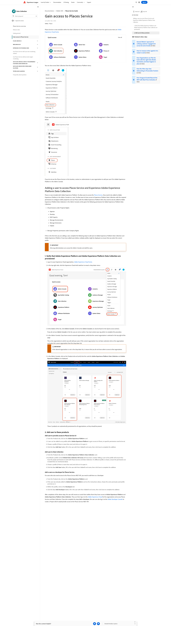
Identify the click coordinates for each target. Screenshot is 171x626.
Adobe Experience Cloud (95, 497)
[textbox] (25, 16)
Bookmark (137, 11)
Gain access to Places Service (20, 37)
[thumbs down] (98, 623)
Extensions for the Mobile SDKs (21, 48)
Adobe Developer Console (115, 499)
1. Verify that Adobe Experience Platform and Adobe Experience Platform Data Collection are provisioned (145, 27)
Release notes (16, 30)
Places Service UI (17, 41)
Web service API (17, 44)
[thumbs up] (94, 623)
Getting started (16, 33)
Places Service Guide (71, 11)
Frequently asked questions (19, 75)
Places (50, 23)
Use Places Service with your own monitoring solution (24, 52)
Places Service (98, 195)
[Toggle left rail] (38, 7)
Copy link (145, 11)
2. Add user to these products (141, 33)
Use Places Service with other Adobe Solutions (22, 67)
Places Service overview (19, 26)
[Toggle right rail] (133, 7)
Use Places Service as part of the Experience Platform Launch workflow (24, 62)
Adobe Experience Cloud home (83, 262)
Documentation (49, 11)
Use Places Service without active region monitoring (23, 58)
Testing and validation (19, 71)
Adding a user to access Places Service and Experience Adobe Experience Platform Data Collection (144, 20)
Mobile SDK (59, 11)
